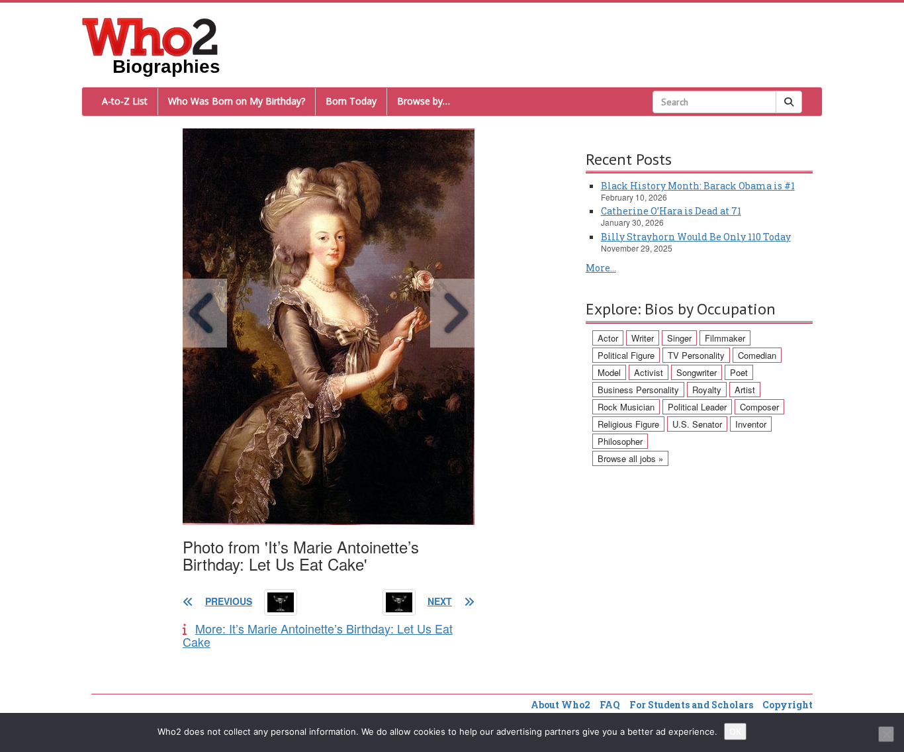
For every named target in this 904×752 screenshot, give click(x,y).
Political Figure (626, 355)
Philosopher (620, 441)
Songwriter (696, 372)
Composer (759, 406)
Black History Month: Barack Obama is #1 (698, 185)
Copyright (787, 704)
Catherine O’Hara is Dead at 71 (671, 211)
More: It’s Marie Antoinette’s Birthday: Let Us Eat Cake (318, 635)
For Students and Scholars (691, 704)
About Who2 (560, 704)
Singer (679, 338)
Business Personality (638, 389)
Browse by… (423, 101)
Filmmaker (725, 338)
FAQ (610, 704)
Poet (739, 372)
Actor (608, 338)
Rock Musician (626, 406)
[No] (886, 734)
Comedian (757, 355)
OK (735, 731)
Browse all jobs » (630, 458)
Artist (745, 389)
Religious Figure (628, 424)
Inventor (750, 424)
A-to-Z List (125, 101)
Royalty (706, 389)
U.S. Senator (697, 424)
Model (609, 372)
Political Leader (697, 406)
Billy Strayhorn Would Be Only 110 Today (696, 236)
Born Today (351, 101)
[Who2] (150, 35)
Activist (648, 372)
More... (601, 267)
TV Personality (696, 355)
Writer (642, 338)
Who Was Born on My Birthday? (236, 101)
